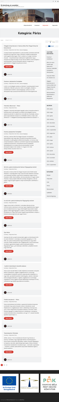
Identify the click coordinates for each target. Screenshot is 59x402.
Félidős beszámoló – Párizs (11, 299)
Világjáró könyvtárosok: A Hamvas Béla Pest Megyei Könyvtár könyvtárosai (51, 85)
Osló (15, 50)
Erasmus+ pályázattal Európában (13, 81)
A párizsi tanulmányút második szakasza (15, 266)
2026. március (50, 119)
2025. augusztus (51, 133)
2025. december (51, 122)
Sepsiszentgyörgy (23, 50)
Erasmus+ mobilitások (49, 58)
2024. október (50, 161)
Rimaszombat (50, 189)
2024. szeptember (51, 164)
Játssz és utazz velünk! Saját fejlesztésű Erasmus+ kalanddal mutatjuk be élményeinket (52, 67)
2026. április (50, 116)
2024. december (51, 154)
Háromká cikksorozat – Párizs (12, 106)
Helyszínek (11, 50)
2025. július (49, 136)
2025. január (50, 150)
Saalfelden (49, 192)
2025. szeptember (51, 129)
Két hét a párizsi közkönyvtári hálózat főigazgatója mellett (20, 167)
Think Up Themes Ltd (10, 399)
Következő (7, 365)
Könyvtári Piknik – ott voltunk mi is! (51, 76)
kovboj (6, 50)
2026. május (50, 112)
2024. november (51, 157)
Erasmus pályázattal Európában (12, 132)
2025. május (50, 140)
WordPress (22, 399)
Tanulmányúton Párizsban (11, 333)
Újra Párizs (7, 232)
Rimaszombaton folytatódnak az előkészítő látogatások (51, 95)
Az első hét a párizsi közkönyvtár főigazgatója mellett (19, 200)
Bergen (48, 175)
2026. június (50, 109)
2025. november (51, 126)
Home (2, 40)
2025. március (50, 147)
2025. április (50, 143)
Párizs (18, 50)
